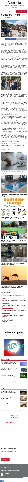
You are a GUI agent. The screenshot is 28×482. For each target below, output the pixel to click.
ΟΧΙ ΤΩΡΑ (11, 11)
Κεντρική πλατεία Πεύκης (19, 145)
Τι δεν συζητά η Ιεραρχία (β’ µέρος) (8, 403)
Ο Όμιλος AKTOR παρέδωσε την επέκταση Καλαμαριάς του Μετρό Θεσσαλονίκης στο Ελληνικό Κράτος (9, 364)
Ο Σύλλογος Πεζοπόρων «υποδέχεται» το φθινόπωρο (13, 315)
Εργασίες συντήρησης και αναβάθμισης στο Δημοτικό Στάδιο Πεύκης (13, 264)
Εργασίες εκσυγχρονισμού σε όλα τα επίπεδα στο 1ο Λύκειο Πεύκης (13, 241)
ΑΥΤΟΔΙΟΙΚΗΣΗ (5, 303)
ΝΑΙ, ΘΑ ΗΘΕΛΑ (21, 11)
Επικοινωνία (7, 476)
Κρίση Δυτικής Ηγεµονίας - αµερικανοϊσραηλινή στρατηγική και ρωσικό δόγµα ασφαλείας (8, 392)
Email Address (4, 454)
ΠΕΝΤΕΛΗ (4, 321)
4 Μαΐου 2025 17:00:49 (5, 17)
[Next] (15, 326)
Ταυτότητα (6, 473)
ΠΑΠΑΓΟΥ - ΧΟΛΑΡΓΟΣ (7, 308)
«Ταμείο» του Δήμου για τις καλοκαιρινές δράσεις (12, 172)
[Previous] (13, 326)
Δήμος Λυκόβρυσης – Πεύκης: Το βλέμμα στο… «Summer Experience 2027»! (12, 218)
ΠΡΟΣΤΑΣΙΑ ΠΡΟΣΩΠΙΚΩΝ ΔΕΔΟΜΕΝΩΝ (10, 470)
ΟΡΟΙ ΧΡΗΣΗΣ (4, 465)
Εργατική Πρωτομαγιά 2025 (7, 145)
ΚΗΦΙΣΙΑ (4, 298)
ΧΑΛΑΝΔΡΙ (4, 316)
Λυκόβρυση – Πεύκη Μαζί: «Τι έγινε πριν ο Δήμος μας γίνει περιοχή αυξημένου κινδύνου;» (12, 288)
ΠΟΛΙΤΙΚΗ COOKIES (5, 467)
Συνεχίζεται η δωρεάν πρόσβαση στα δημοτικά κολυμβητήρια (14, 195)
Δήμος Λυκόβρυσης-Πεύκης (9, 143)
